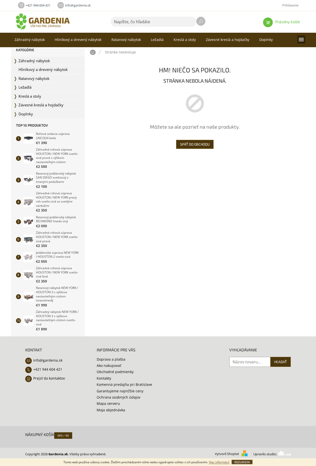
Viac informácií (219, 462)
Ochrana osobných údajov (118, 397)
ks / (63, 435)
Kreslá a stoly (29, 96)
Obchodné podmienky (115, 371)
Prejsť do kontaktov (49, 378)
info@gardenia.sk (47, 360)
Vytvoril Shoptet (227, 454)
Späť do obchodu (195, 144)
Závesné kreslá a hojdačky (40, 105)
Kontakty (104, 378)
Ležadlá (24, 87)
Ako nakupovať (109, 365)
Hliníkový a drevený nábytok (43, 69)
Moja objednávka (111, 410)
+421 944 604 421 (47, 369)
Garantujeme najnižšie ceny (120, 391)
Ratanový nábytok (33, 78)
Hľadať (200, 21)
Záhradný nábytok (34, 60)
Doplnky (25, 114)
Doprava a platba (111, 359)
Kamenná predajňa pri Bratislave (124, 384)
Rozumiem (242, 462)
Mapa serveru (108, 403)
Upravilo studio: (265, 454)
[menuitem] (29, 39)
